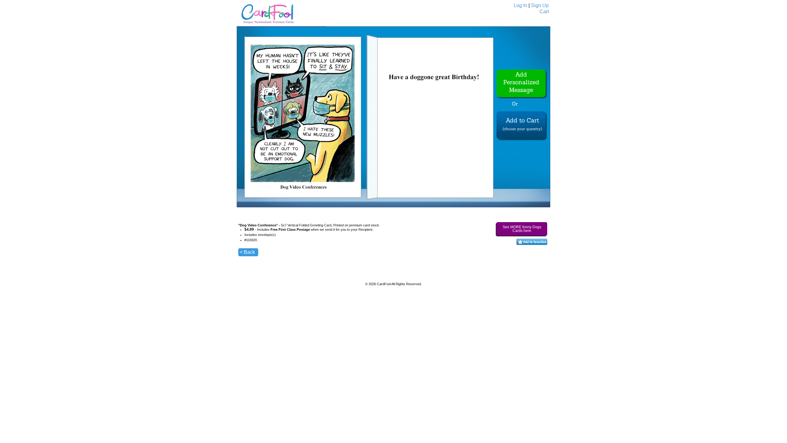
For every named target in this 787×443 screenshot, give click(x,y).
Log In (520, 5)
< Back (247, 252)
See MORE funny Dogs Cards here (522, 229)
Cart (544, 11)
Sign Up (540, 5)
